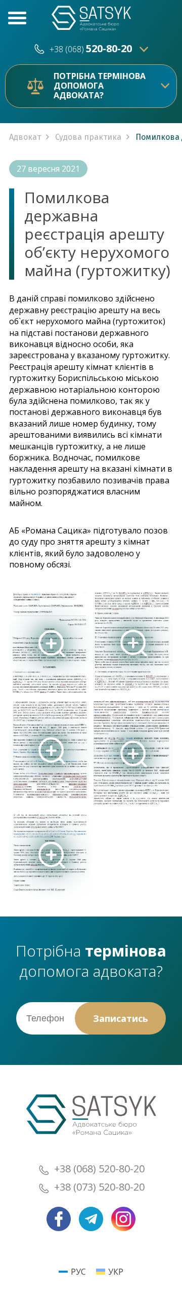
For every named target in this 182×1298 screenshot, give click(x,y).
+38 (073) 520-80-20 (99, 1187)
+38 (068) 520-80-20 (99, 1168)
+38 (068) (91, 49)
